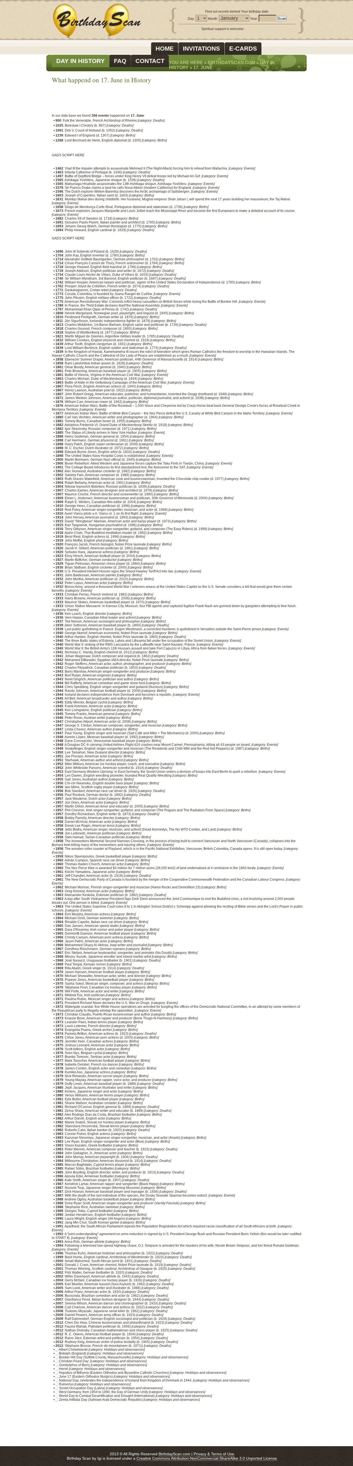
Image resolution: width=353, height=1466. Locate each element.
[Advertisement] (152, 100)
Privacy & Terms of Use (214, 1454)
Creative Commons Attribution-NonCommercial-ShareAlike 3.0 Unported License (207, 1458)
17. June (203, 67)
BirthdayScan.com (231, 62)
